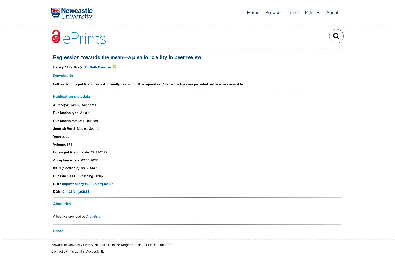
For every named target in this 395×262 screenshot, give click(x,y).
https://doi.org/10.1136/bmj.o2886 (87, 183)
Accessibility (95, 251)
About (332, 12)
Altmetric (93, 216)
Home (253, 12)
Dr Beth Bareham (98, 67)
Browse (272, 12)
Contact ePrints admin (67, 251)
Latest (292, 12)
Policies (312, 12)
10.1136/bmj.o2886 (75, 191)
